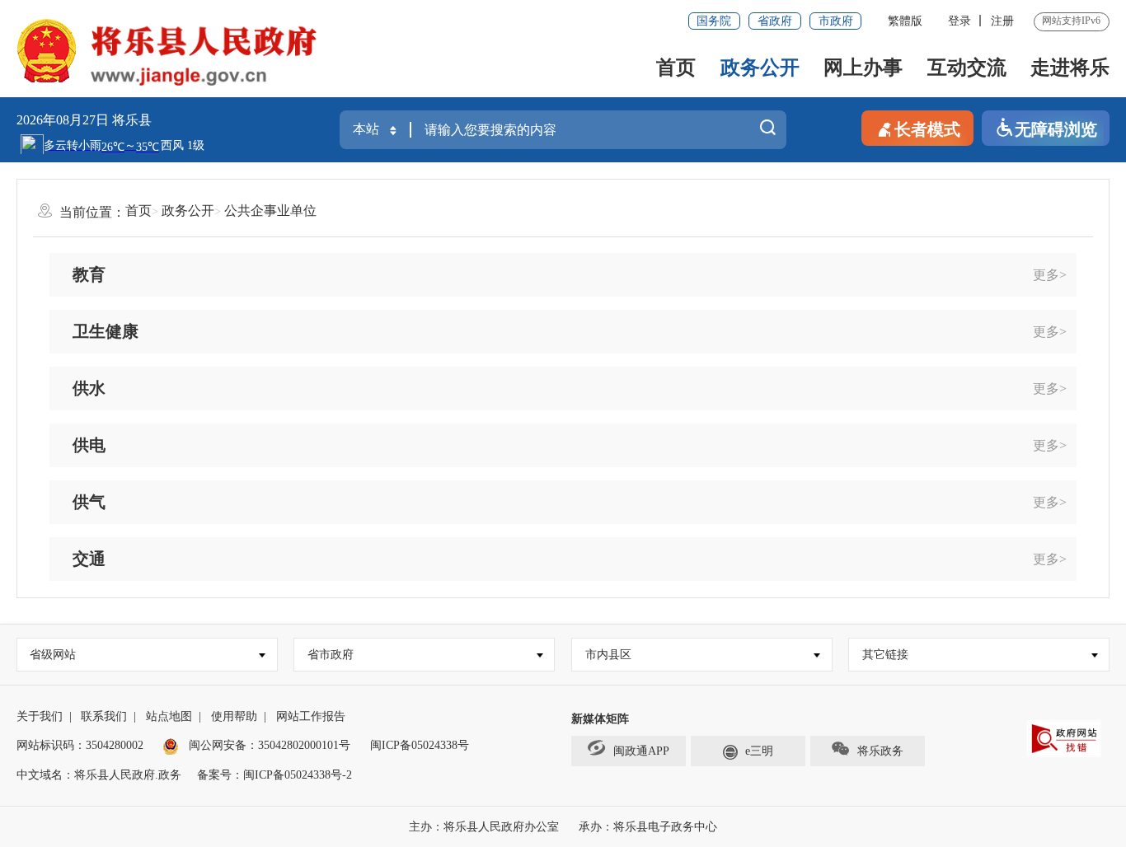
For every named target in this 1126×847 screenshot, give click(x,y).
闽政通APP (641, 751)
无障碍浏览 (1056, 129)
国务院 (714, 21)
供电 (89, 445)
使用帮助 (234, 716)
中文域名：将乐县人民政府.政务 (98, 775)
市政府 (836, 21)
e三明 (759, 751)
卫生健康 (105, 331)
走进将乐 (1070, 67)
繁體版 (905, 21)
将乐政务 (880, 751)
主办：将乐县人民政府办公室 (484, 827)
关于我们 (39, 716)
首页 (676, 67)
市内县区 (608, 654)
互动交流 (966, 67)
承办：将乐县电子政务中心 (648, 827)
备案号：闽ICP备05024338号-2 (274, 775)
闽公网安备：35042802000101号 (269, 745)
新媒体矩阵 (600, 719)
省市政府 (330, 654)
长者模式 (927, 129)
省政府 (775, 21)
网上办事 (863, 67)
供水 (89, 388)
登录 (959, 21)
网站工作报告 (310, 716)
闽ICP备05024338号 (419, 745)
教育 (89, 274)
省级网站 (53, 654)
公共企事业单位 (270, 211)
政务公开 (760, 67)
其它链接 (885, 654)
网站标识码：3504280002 (79, 745)
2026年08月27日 (64, 120)
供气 (89, 502)
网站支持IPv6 (1071, 20)
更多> (1050, 275)
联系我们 (104, 716)
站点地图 (169, 716)
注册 (1002, 21)
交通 (89, 559)
